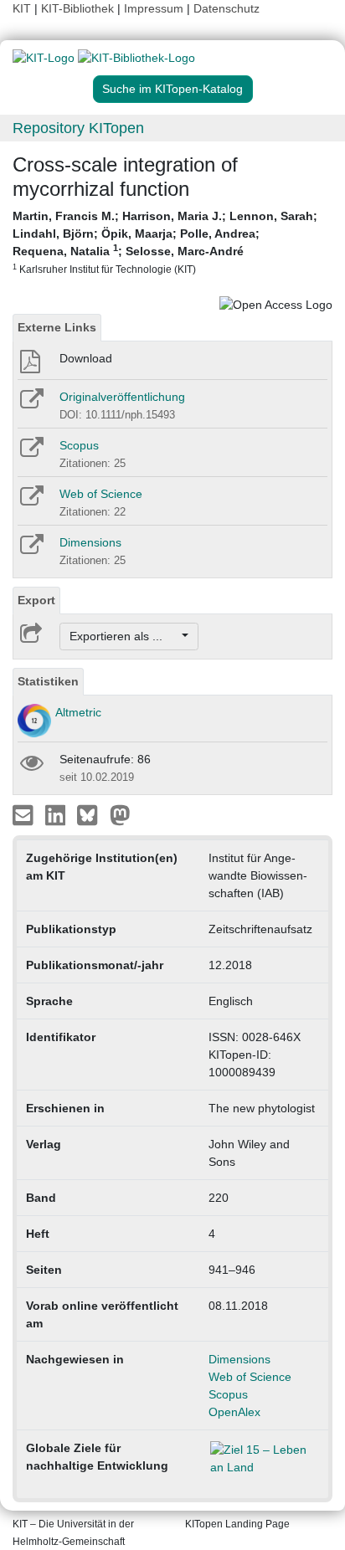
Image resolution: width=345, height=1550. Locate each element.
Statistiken (48, 681)
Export (36, 600)
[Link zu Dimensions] (31, 550)
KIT (22, 8)
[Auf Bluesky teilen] (91, 814)
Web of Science (100, 493)
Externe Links (57, 327)
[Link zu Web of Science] (31, 501)
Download (85, 358)
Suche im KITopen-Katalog (172, 88)
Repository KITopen (78, 128)
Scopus (79, 445)
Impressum (153, 8)
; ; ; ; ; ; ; (165, 242)
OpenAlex (234, 1412)
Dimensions (90, 542)
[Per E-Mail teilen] (25, 814)
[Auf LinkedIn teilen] (57, 814)
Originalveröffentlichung (122, 396)
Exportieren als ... (124, 636)
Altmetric (78, 712)
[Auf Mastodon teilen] (120, 814)
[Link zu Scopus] (31, 452)
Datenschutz (226, 8)
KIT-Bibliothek (79, 8)
